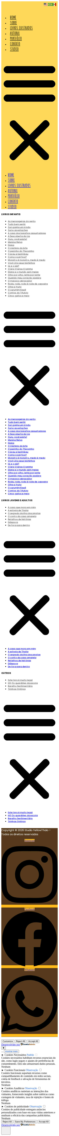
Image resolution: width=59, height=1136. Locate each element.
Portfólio (16, 38)
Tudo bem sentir (17, 422)
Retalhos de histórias (19, 519)
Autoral (15, 33)
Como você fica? (17, 454)
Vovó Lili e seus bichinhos (21, 263)
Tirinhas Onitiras (17, 689)
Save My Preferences (25, 1121)
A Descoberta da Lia (19, 434)
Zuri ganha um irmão (19, 425)
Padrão (30, 1054)
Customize (8, 1041)
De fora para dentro (19, 525)
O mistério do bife (18, 446)
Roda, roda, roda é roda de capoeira (28, 283)
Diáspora (13, 663)
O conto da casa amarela (22, 657)
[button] (29, 111)
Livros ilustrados (21, 27)
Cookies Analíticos (14, 1088)
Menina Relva (15, 242)
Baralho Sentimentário (20, 818)
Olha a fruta (14, 484)
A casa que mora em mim (22, 648)
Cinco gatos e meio (18, 295)
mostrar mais (11, 1051)
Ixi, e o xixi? (13, 463)
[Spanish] (54, 4)
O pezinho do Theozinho (21, 449)
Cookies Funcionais (15, 1070)
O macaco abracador (20, 478)
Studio (14, 49)
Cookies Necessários (15, 1054)
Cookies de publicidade (17, 1106)
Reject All (20, 1041)
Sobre (13, 22)
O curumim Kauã (17, 487)
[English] (46, 4)
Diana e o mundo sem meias (23, 469)
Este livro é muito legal (20, 812)
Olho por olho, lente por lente (24, 472)
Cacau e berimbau (18, 452)
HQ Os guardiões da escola (23, 815)
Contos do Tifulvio (18, 490)
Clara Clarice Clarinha (20, 466)
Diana (11, 443)
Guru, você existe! (17, 437)
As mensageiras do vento (22, 419)
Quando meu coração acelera (24, 475)
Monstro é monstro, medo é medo (26, 457)
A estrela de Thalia (18, 651)
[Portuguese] (50, 4)
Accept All (33, 1041)
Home (13, 17)
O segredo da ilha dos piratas (24, 654)
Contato (15, 43)
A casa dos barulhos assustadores (27, 431)
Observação (32, 1070)
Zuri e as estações (18, 428)
